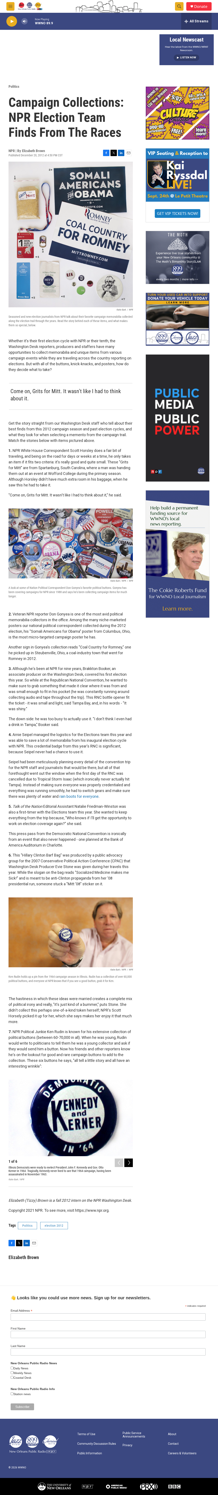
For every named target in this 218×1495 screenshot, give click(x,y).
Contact (173, 1443)
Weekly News (22, 1373)
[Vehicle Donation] (177, 319)
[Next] (128, 1163)
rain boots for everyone (79, 796)
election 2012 (54, 1225)
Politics (14, 86)
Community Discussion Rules (96, 1443)
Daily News (20, 1368)
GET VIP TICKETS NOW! (177, 213)
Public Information (89, 1453)
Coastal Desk (22, 1377)
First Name (18, 1328)
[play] (11, 21)
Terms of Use (86, 1434)
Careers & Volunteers (182, 1453)
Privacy (127, 1445)
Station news (22, 1394)
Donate (200, 6)
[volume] (24, 21)
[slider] (31, 21)
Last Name (18, 1346)
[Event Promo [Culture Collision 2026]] (177, 113)
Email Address (21, 1311)
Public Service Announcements (134, 1435)
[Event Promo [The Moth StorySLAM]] (177, 257)
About (172, 1434)
